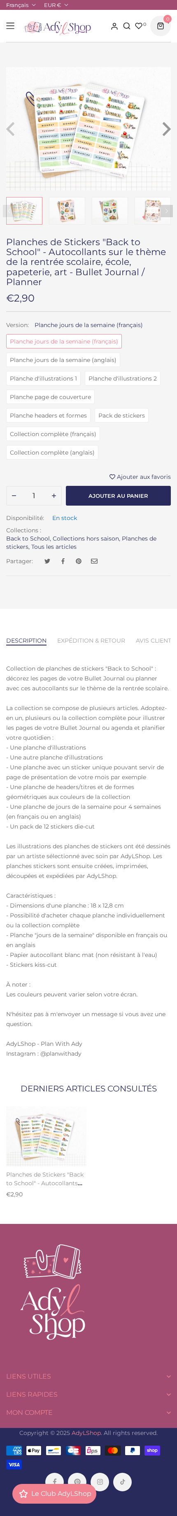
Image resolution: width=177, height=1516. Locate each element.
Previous (9, 211)
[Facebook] (54, 1482)
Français (17, 5)
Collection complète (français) (53, 434)
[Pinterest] (77, 1482)
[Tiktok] (122, 1482)
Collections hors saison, (86, 538)
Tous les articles (54, 546)
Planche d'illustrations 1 (43, 378)
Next (167, 211)
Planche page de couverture (50, 397)
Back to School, (28, 538)
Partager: (19, 561)
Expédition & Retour (91, 640)
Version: (74, 325)
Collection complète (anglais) (52, 452)
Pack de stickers (121, 415)
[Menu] (10, 26)
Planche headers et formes (48, 415)
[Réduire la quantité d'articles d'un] (14, 496)
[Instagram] (100, 1482)
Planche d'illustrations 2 (122, 378)
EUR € (52, 5)
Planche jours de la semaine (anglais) (63, 360)
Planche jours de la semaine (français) (64, 341)
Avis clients (155, 640)
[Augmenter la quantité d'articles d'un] (54, 496)
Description (26, 640)
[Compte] (114, 26)
